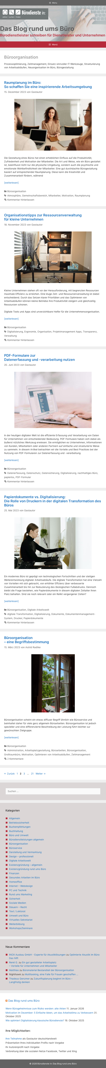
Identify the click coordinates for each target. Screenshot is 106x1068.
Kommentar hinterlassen (20, 199)
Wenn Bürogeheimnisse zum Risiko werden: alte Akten (36, 1008)
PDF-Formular (23, 477)
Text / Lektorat (17, 911)
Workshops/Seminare (21, 928)
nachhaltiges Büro (87, 473)
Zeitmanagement (80, 754)
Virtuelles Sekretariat (20, 919)
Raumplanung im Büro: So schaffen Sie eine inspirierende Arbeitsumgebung (48, 84)
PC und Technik (17, 890)
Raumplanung (82, 195)
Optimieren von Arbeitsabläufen (52, 754)
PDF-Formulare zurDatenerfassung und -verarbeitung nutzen (39, 357)
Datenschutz (33, 473)
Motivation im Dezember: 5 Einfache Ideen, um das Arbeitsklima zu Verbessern (49, 1012)
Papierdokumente (33, 618)
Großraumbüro (12, 754)
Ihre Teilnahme (14, 1038)
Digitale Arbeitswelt (38, 609)
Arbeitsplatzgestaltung (37, 750)
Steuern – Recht (18, 907)
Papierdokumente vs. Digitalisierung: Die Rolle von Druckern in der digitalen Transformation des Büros (52, 501)
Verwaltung (10, 335)
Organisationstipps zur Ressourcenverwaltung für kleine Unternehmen (43, 217)
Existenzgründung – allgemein (25, 865)
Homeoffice (15, 881)
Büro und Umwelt (18, 835)
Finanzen (14, 873)
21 (32, 773)
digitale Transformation (20, 614)
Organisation (44, 331)
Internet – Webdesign (21, 886)
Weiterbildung (16, 924)
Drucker (18, 618)
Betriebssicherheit (19, 822)
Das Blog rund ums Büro (24, 1000)
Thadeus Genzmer (19, 978)
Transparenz (90, 331)
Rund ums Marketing (20, 894)
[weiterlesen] (11, 182)
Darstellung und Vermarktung (25, 852)
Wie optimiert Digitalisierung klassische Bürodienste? (35, 1020)
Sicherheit (14, 898)
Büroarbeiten (58, 750)
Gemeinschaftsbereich (34, 195)
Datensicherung (50, 473)
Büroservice (15, 848)
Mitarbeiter (54, 195)
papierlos (9, 477)
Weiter (41, 773)
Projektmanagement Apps (67, 331)
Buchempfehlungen (20, 826)
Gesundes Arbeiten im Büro (24, 877)
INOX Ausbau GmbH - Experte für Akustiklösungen (37, 954)
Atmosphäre (14, 195)
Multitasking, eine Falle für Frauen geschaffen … (51, 974)
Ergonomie (30, 331)
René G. (13, 962)
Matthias (14, 970)
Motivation (67, 195)
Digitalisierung (15, 331)
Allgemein (14, 818)
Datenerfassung (16, 473)
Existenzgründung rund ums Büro (27, 869)
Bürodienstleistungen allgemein (26, 839)
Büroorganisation (16, 191)
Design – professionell (21, 856)
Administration (15, 750)
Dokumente (57, 614)
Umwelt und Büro (18, 915)
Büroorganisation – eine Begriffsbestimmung (26, 640)
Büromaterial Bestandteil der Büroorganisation (48, 970)
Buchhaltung (16, 831)
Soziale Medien (17, 902)
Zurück (9, 773)
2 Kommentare (15, 758)
